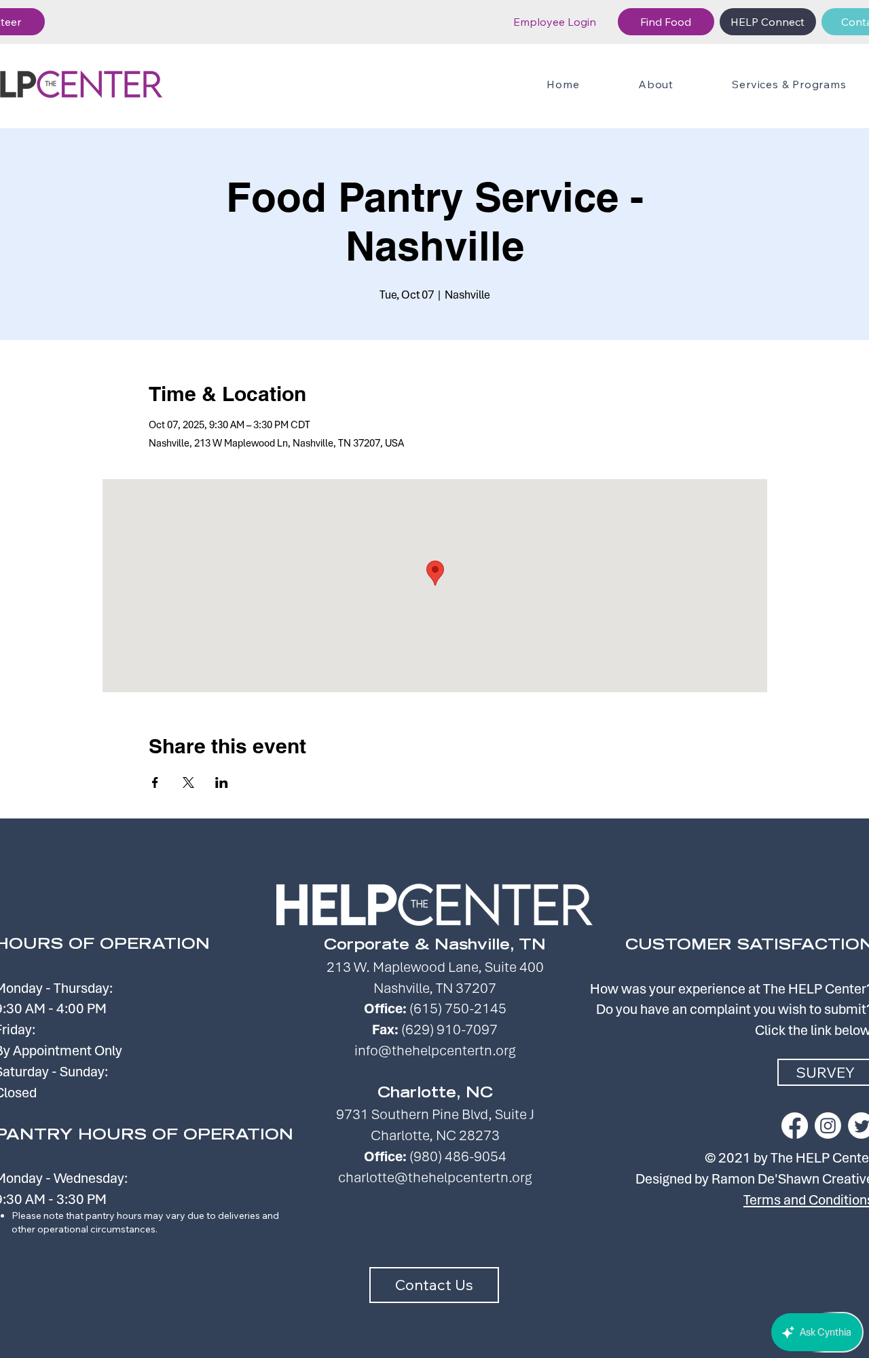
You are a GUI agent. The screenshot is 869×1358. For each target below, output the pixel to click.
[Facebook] (794, 1125)
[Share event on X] (188, 782)
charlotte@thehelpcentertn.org (435, 1177)
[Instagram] (828, 1125)
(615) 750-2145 (457, 1008)
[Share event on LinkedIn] (221, 782)
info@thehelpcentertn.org (434, 1050)
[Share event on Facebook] (155, 782)
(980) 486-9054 (457, 1156)
